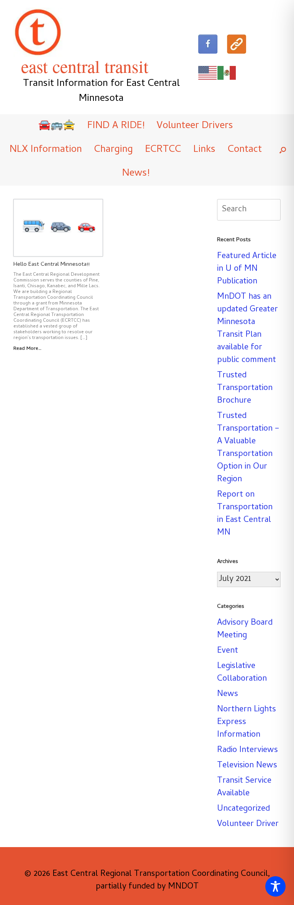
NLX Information (46, 150)
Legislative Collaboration (242, 673)
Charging (113, 150)
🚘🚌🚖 (56, 126)
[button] (282, 150)
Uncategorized (243, 809)
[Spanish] (227, 73)
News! (135, 174)
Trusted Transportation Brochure (245, 388)
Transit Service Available (244, 787)
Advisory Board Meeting (245, 629)
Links (204, 150)
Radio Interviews (247, 750)
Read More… (28, 349)
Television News (247, 766)
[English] (207, 73)
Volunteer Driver (248, 824)
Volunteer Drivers (195, 126)
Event (227, 651)
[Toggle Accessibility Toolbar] (275, 886)
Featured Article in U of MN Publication (246, 269)
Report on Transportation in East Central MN (245, 514)
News (227, 694)
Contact (245, 150)
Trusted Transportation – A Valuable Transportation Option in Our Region (248, 448)
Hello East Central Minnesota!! (51, 264)
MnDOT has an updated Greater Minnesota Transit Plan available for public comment (247, 328)
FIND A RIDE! (115, 126)
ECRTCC (163, 150)
